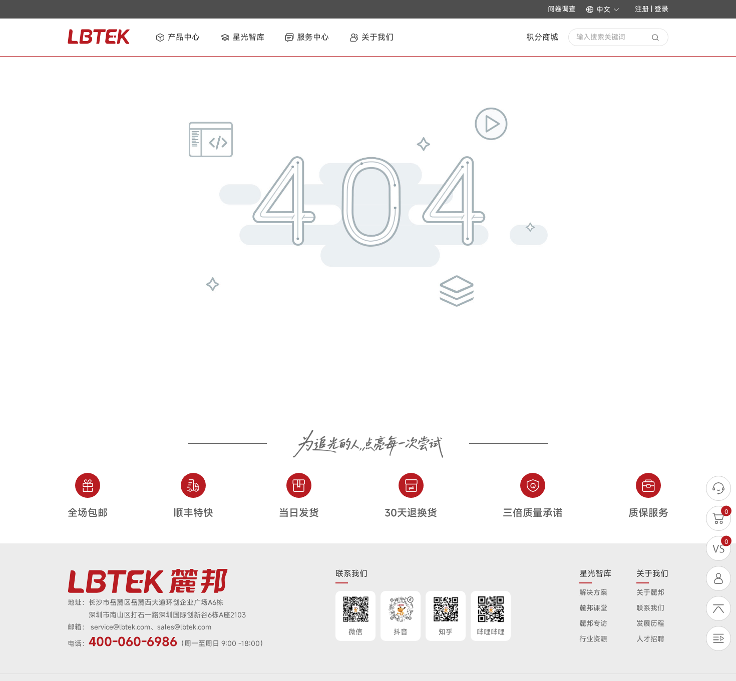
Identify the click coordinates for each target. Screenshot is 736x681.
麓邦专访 (593, 623)
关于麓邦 (650, 592)
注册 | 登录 (651, 9)
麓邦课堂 (593, 607)
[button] (603, 10)
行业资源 (593, 638)
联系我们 (650, 607)
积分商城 (542, 37)
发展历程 (650, 623)
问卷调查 (562, 9)
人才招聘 (650, 638)
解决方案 (593, 592)
